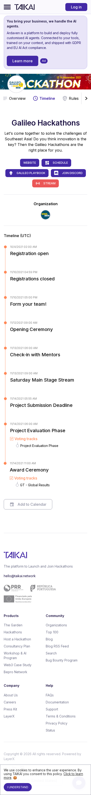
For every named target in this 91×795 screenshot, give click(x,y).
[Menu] (7, 7)
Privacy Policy (56, 723)
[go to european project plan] (43, 593)
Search (51, 653)
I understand (17, 787)
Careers (10, 702)
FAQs (50, 695)
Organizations (56, 625)
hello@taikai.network (20, 576)
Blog (49, 639)
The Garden (13, 625)
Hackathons (13, 632)
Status (50, 730)
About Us (11, 695)
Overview (17, 98)
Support (52, 709)
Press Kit (10, 709)
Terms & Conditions (61, 716)
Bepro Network (15, 672)
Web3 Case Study (18, 665)
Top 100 (52, 632)
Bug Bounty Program (61, 660)
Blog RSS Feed (57, 646)
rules (74, 98)
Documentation (57, 702)
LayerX (9, 716)
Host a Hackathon (17, 639)
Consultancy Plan (17, 646)
